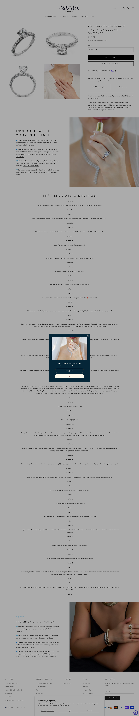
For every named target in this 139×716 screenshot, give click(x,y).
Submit (70, 376)
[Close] (88, 335)
